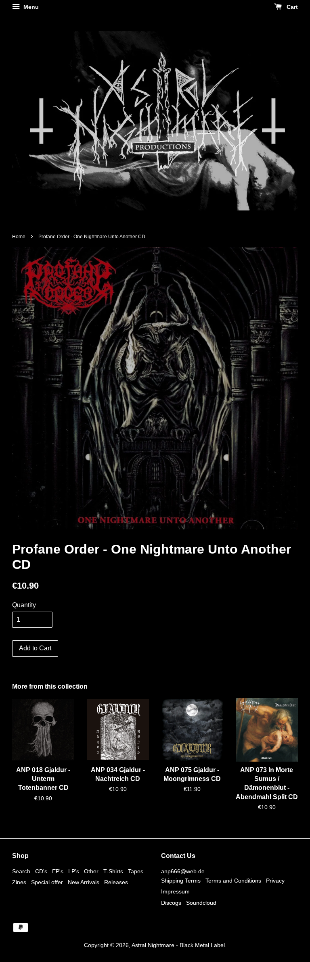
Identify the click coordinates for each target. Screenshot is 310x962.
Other (91, 871)
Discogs (171, 903)
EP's (57, 871)
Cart (291, 7)
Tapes (135, 871)
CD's (41, 871)
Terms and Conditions (233, 881)
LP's (73, 871)
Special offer (47, 882)
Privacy (275, 881)
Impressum (175, 892)
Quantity (24, 605)
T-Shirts (113, 871)
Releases (116, 882)
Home (18, 236)
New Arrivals (83, 882)
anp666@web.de (183, 871)
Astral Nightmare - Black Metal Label (178, 945)
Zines (19, 882)
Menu (30, 7)
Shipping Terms (181, 881)
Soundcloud (201, 903)
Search (21, 871)
